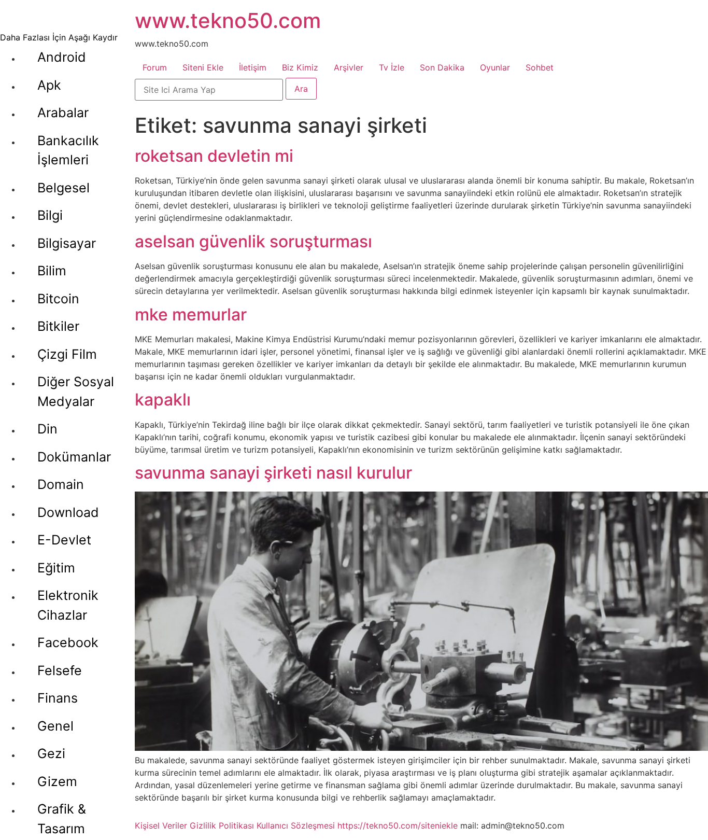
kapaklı (163, 399)
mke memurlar (191, 314)
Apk (49, 85)
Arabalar (63, 112)
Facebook (67, 642)
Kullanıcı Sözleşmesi (296, 825)
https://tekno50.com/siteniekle (397, 825)
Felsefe (59, 670)
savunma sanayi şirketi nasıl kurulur (273, 473)
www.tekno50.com (228, 20)
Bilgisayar (66, 243)
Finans (57, 698)
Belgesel (63, 187)
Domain (60, 484)
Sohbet (540, 67)
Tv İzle (391, 67)
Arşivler (348, 67)
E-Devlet (64, 540)
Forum (155, 67)
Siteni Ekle (202, 67)
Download (68, 512)
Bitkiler (58, 326)
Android (61, 57)
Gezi (51, 753)
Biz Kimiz (300, 67)
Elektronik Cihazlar (67, 605)
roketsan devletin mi (214, 156)
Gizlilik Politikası (222, 825)
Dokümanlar (74, 457)
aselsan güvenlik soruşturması (253, 241)
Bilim (51, 270)
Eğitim (56, 568)
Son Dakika (442, 67)
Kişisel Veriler (161, 825)
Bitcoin (58, 298)
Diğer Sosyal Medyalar (75, 391)
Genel (55, 726)
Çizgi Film (67, 354)
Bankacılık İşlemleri (68, 150)
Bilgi (50, 215)
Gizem (57, 781)
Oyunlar (495, 67)
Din (47, 429)
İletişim (252, 67)
